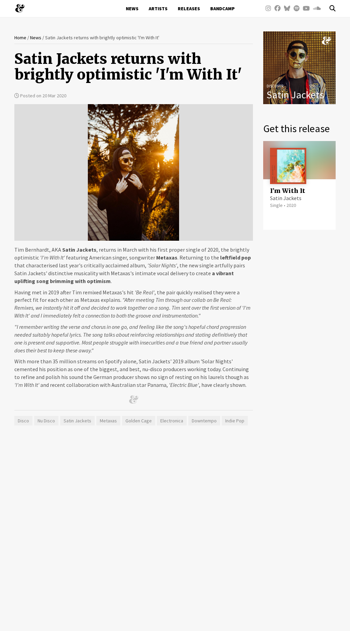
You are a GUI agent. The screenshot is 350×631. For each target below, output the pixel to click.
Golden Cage (138, 421)
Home (20, 37)
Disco (23, 421)
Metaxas (108, 421)
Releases (189, 8)
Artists (158, 8)
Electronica (171, 421)
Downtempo (204, 421)
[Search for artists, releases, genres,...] (329, 8)
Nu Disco (46, 421)
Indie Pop (234, 421)
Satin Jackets (77, 421)
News (132, 8)
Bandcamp (222, 8)
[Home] (22, 8)
